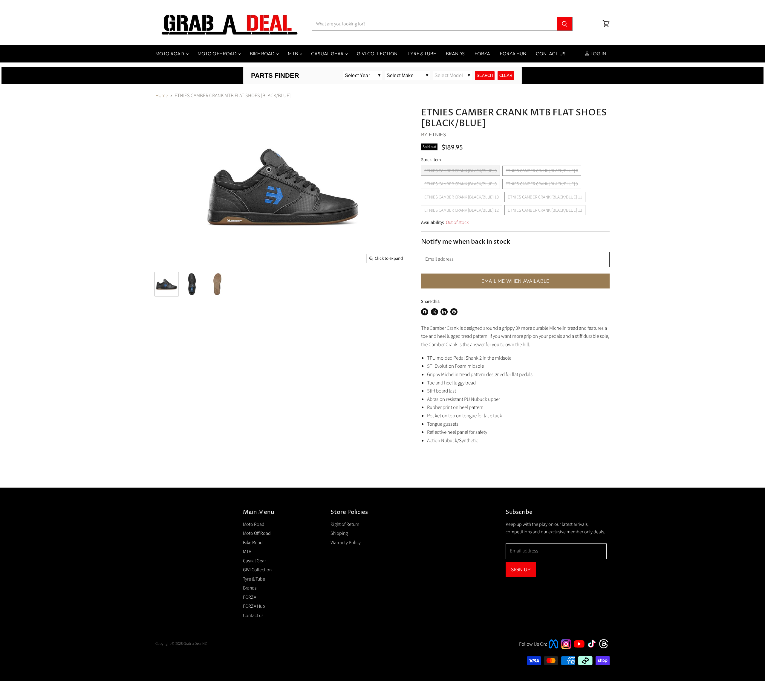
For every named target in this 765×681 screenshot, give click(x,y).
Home (161, 96)
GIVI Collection (377, 54)
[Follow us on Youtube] (580, 652)
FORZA (482, 54)
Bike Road (263, 54)
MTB (293, 54)
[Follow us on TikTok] (594, 648)
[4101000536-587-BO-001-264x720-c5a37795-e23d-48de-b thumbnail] (217, 284)
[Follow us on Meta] (553, 649)
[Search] (565, 24)
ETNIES (437, 134)
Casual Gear (328, 54)
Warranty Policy (346, 542)
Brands (455, 54)
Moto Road (170, 54)
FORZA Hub (513, 54)
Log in (598, 54)
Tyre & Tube (421, 54)
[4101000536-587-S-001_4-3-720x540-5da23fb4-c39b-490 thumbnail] (166, 284)
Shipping (339, 533)
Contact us (550, 54)
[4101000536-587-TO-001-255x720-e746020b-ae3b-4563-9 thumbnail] (192, 284)
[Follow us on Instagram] (566, 647)
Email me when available (515, 281)
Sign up (520, 569)
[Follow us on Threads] (606, 647)
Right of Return (345, 524)
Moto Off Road (218, 54)
